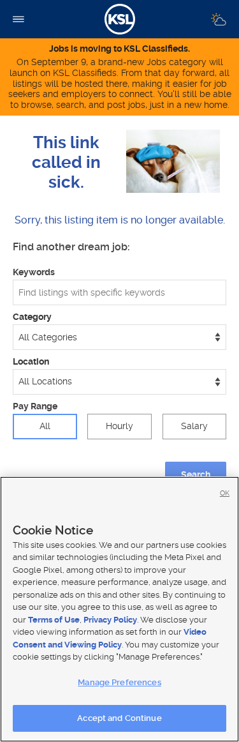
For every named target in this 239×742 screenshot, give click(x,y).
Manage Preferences (119, 682)
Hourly (119, 426)
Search (195, 474)
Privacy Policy (110, 620)
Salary (194, 426)
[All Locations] (119, 382)
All (45, 426)
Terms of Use (54, 620)
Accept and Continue (119, 718)
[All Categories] (119, 337)
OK (224, 493)
